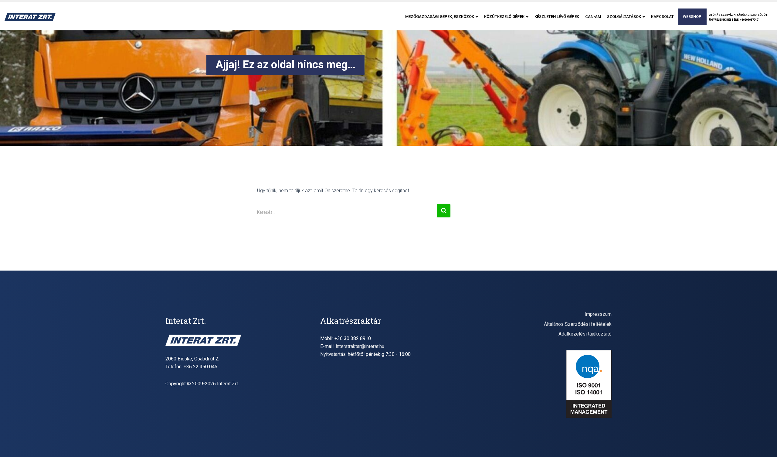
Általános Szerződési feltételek (578, 324)
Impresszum (598, 314)
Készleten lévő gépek (556, 16)
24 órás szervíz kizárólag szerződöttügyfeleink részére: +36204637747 (739, 17)
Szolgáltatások (624, 16)
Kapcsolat (662, 16)
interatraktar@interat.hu (360, 346)
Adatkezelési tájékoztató (585, 334)
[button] (476, 16)
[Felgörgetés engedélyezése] (765, 444)
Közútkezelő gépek (504, 16)
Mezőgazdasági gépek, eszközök (440, 16)
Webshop (692, 16)
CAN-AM (593, 16)
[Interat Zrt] (30, 17)
